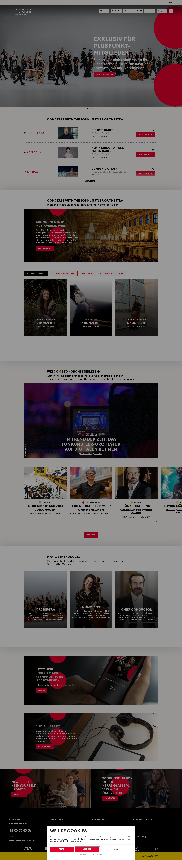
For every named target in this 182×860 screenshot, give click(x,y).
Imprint (91, 854)
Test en (62, 849)
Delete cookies (82, 854)
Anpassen (116, 849)
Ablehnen (87, 849)
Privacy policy (100, 854)
